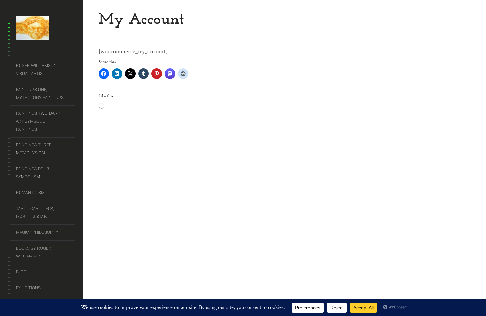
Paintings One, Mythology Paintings (40, 93)
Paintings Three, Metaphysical (34, 148)
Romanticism (30, 192)
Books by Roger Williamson (33, 252)
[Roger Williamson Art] (45, 29)
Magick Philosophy (37, 232)
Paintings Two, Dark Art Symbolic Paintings (38, 121)
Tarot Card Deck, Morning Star (35, 212)
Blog (21, 271)
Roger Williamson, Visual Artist (36, 69)
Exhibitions (28, 287)
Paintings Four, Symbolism (33, 172)
